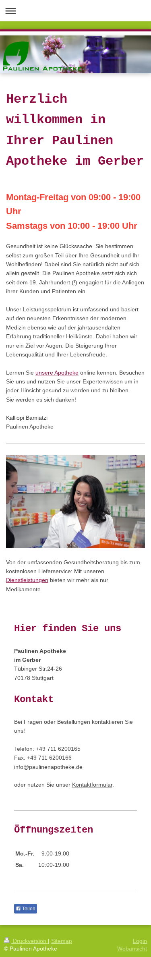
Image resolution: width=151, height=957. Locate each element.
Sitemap (61, 941)
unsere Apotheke (57, 372)
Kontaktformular (92, 784)
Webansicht (132, 948)
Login (140, 941)
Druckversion (29, 941)
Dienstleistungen (27, 580)
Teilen (28, 908)
